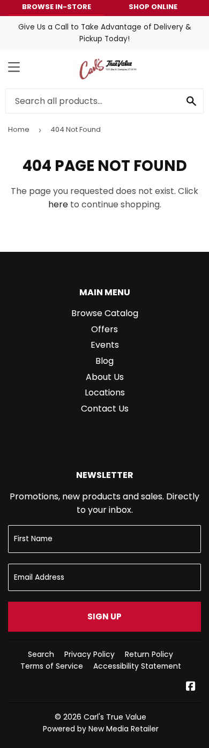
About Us (105, 377)
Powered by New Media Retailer (101, 728)
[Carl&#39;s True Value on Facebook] (191, 687)
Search (41, 654)
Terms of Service (51, 666)
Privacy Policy (89, 654)
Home (18, 129)
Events (105, 345)
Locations (105, 392)
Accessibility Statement (137, 666)
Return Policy (149, 654)
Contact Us (105, 408)
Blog (104, 361)
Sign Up (104, 616)
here (58, 204)
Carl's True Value (115, 717)
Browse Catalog (104, 313)
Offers (104, 329)
